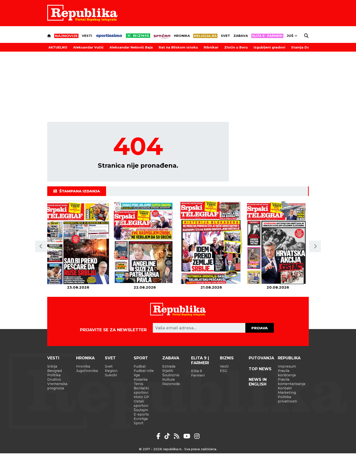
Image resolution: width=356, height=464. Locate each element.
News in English (258, 381)
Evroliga (141, 419)
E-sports (141, 414)
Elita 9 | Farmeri (200, 360)
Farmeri (198, 375)
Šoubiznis (170, 375)
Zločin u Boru (236, 47)
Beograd (54, 371)
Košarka (140, 379)
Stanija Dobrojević (307, 47)
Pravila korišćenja (287, 373)
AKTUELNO (57, 47)
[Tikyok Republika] (167, 436)
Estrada (168, 366)
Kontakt (285, 388)
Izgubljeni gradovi (269, 47)
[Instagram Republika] (197, 436)
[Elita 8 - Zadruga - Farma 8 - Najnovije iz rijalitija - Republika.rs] (267, 35)
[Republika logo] (82, 13)
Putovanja (261, 358)
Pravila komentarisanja (291, 381)
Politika (54, 375)
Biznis (227, 358)
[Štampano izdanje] (78, 243)
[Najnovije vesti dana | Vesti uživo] (138, 35)
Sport (141, 358)
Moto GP (141, 397)
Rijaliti (167, 371)
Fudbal (140, 366)
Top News (260, 369)
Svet (225, 36)
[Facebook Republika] (159, 436)
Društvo (54, 379)
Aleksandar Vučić (88, 47)
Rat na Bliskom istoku (178, 47)
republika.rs (172, 449)
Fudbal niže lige (144, 373)
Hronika (182, 36)
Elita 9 (196, 371)
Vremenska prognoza (57, 386)
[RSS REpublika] (187, 436)
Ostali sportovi (141, 403)
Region (111, 371)
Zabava (240, 36)
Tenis (138, 384)
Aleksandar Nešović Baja (131, 47)
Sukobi (111, 375)
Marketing (287, 392)
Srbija (52, 366)
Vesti (87, 36)
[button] (41, 246)
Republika (289, 358)
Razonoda (171, 384)
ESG (223, 371)
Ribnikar (211, 47)
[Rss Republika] (177, 436)
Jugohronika (87, 371)
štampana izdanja (79, 191)
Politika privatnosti (287, 399)
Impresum (287, 366)
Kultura (168, 379)
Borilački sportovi (141, 390)
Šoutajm (141, 410)
